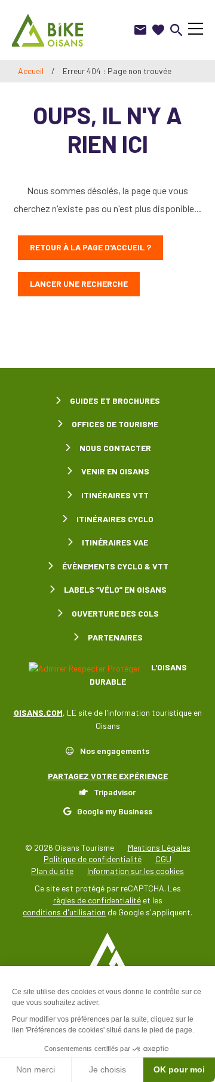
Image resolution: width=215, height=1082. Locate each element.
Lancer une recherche (79, 283)
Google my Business (114, 811)
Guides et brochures (115, 401)
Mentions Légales (159, 847)
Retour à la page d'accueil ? (90, 247)
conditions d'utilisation (64, 912)
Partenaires (115, 637)
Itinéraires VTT (115, 495)
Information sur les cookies (135, 871)
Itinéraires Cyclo (114, 519)
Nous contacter (115, 448)
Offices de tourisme (115, 424)
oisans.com (38, 712)
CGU (163, 859)
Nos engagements (114, 751)
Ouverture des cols (115, 613)
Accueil (31, 71)
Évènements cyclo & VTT (115, 566)
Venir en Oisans (115, 471)
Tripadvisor (115, 792)
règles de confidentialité (97, 900)
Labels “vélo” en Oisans (115, 589)
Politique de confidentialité (93, 859)
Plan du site (52, 871)
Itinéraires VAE (115, 542)
